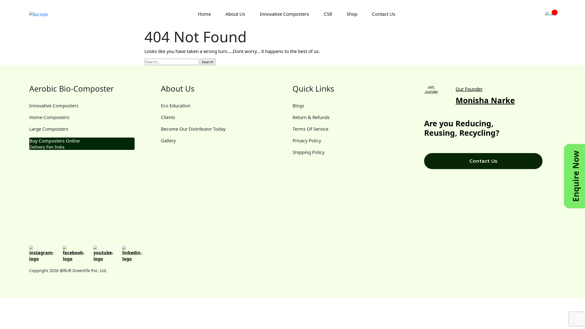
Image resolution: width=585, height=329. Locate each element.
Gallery (168, 141)
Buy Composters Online (54, 144)
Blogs (298, 106)
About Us (235, 14)
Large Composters (48, 129)
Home (204, 14)
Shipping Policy (308, 152)
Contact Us (383, 14)
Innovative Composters (284, 14)
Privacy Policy (306, 141)
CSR (328, 14)
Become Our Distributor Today (193, 129)
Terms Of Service (310, 129)
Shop (352, 14)
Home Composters (49, 117)
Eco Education (176, 106)
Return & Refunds (311, 117)
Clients (168, 117)
